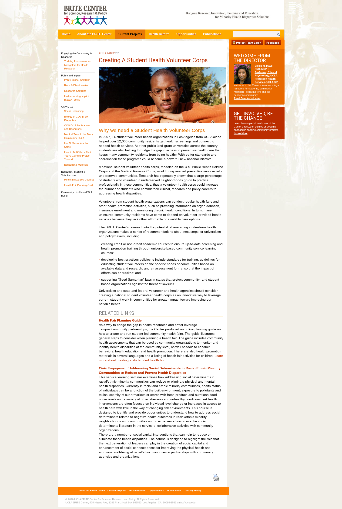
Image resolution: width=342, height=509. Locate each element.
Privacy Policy (193, 490)
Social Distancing (74, 111)
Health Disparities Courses (79, 179)
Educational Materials (76, 164)
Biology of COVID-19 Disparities (76, 118)
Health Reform (159, 34)
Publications (212, 34)
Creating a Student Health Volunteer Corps (153, 60)
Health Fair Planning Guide (79, 185)
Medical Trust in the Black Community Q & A (78, 136)
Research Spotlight (75, 90)
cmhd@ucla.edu (186, 502)
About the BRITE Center (94, 34)
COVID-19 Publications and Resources (77, 127)
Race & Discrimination (76, 85)
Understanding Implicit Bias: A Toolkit (76, 98)
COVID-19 (67, 106)
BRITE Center (107, 52)
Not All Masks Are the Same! (76, 145)
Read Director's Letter (247, 98)
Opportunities (186, 34)
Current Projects (130, 34)
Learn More (241, 133)
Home (66, 34)
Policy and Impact (71, 75)
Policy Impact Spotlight (77, 80)
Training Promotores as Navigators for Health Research (77, 65)
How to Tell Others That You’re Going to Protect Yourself (77, 156)
